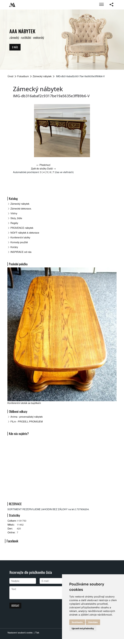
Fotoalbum (23, 76)
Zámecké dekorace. (21, 208)
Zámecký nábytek (42, 76)
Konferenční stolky (20, 237)
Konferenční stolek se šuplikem (24, 403)
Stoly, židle (16, 218)
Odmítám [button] (93, 622)
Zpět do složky (39, 168)
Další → (51, 168)
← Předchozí (43, 165)
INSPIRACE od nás (20, 252)
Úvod (10, 76)
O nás (15, 47)
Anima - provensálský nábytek (26, 416)
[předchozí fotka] (18, 130)
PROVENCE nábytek (21, 228)
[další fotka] (106, 130)
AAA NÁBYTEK (22, 31)
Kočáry (14, 247)
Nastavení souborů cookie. (20, 632)
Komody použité (19, 242)
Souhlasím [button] (77, 622)
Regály (14, 223)
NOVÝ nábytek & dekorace (24, 232)
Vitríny (13, 213)
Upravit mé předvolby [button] (83, 628)
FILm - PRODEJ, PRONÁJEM (26, 421)
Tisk (37, 632)
